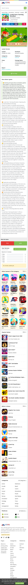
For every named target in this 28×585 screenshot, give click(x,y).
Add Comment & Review (19, 249)
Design (16, 503)
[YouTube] (8, 537)
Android (17, 12)
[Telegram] (6, 537)
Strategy (4, 501)
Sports (16, 498)
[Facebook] (3, 537)
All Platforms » (22, 511)
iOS (18, 514)
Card (3, 488)
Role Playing (18, 496)
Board (16, 486)
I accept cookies (20, 583)
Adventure (17, 483)
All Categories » (22, 480)
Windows (6, 517)
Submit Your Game (5, 534)
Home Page (4, 12)
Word (3, 503)
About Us (3, 544)
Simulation (11, 12)
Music (3, 493)
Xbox (18, 517)
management (5, 506)
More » (24, 271)
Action (3, 483)
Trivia (16, 501)
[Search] (25, 8)
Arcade (3, 486)
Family (16, 506)
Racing (3, 496)
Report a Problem (6, 69)
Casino (16, 488)
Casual (3, 491)
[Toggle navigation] (26, 3)
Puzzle (16, 493)
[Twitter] (1, 537)
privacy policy (4, 546)
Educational (18, 491)
